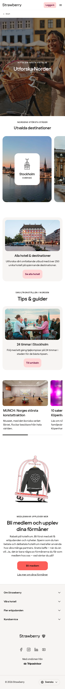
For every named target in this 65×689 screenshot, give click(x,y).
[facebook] (21, 649)
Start (8, 14)
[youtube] (44, 649)
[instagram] (29, 649)
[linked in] (36, 649)
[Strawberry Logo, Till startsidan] (12, 5)
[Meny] (60, 5)
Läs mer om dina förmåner (32, 574)
